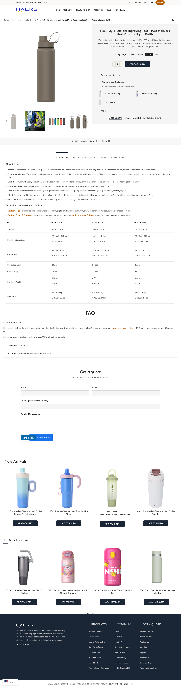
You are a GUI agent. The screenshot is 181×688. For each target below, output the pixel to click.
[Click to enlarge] (8, 105)
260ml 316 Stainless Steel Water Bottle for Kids (112, 591)
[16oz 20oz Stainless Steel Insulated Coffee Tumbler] (155, 488)
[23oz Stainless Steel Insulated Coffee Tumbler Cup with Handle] (25, 488)
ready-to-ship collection (122, 328)
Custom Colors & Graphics (20, 215)
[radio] (132, 54)
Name (24, 387)
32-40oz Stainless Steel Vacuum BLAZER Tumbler (24, 591)
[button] (6, 121)
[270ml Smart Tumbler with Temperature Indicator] (157, 567)
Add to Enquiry (137, 64)
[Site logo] (26, 9)
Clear (158, 55)
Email (95, 387)
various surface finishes (83, 215)
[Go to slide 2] (90, 613)
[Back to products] (173, 19)
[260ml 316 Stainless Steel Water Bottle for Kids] (112, 567)
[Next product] (176, 19)
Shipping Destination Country (35, 400)
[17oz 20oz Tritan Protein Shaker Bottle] (112, 488)
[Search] (130, 2)
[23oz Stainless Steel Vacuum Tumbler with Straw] (68, 488)
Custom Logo (14, 210)
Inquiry (160, 2)
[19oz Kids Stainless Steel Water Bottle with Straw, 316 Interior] (68, 567)
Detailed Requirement (31, 414)
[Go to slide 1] (88, 613)
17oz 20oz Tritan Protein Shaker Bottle (112, 514)
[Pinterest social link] (102, 141)
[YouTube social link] (25, 644)
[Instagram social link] (21, 644)
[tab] (62, 156)
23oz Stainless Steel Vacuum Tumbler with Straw (69, 512)
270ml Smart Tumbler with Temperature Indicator (156, 591)
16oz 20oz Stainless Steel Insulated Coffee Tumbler (156, 512)
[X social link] (99, 141)
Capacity (121, 54)
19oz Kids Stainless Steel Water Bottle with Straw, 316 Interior (68, 591)
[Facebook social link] (96, 141)
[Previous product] (170, 19)
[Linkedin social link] (105, 141)
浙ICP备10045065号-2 (122, 684)
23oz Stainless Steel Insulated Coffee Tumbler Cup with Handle (25, 512)
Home (6, 19)
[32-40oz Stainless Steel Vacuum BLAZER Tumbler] (24, 567)
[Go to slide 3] (93, 613)
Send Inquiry (28, 437)
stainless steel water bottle (23, 19)
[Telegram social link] (109, 141)
